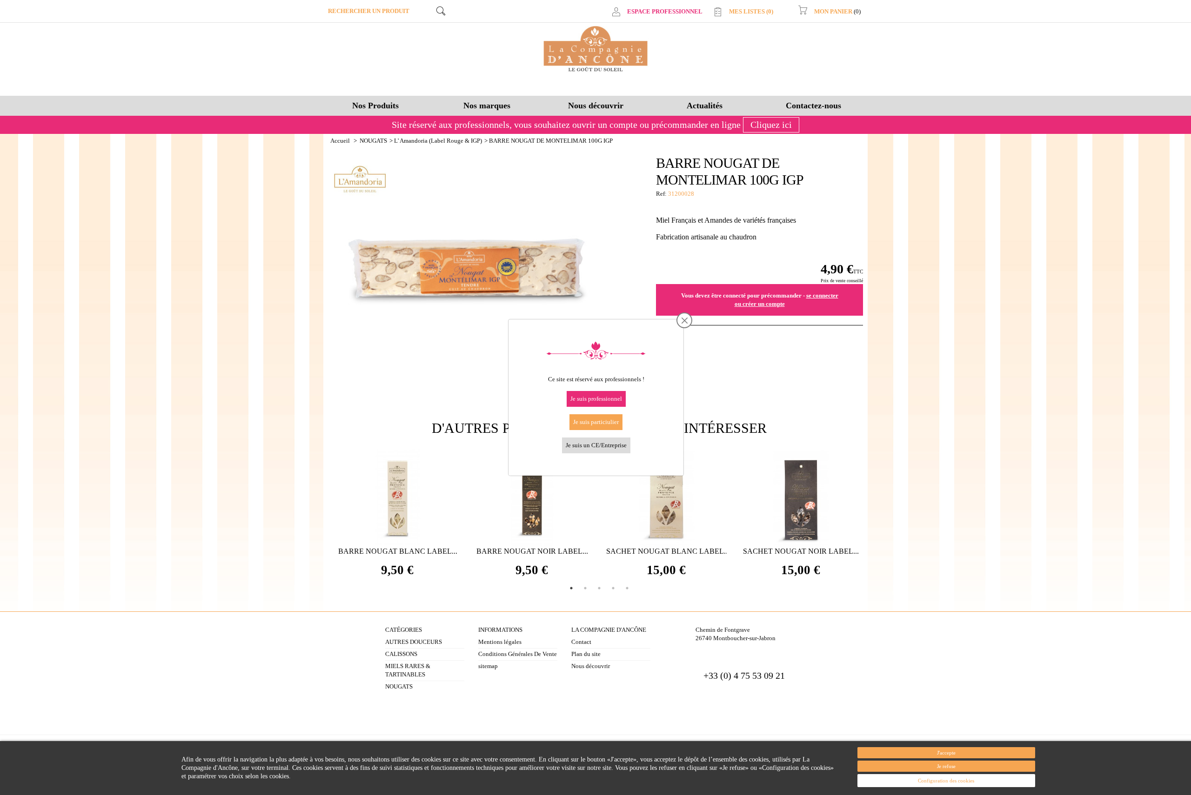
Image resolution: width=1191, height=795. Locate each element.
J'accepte (946, 752)
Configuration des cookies (946, 780)
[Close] (684, 320)
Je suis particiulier (596, 421)
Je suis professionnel (596, 398)
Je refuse (946, 766)
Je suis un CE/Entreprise (596, 445)
